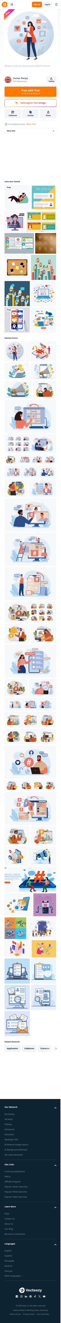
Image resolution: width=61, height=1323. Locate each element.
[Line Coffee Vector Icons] (15, 291)
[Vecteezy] (4, 4)
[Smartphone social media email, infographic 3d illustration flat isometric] (42, 1101)
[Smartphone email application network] (18, 1170)
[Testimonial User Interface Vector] (19, 269)
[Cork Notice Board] (39, 293)
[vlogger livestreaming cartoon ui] (41, 221)
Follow (51, 81)
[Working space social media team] (17, 398)
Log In (47, 4)
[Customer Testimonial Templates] (19, 247)
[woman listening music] (17, 197)
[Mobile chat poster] (17, 319)
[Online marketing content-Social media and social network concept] (16, 1194)
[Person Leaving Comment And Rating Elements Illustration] (17, 223)
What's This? (31, 124)
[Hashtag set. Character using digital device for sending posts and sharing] (30, 607)
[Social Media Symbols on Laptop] (17, 372)
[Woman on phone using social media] (15, 456)
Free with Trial (30, 92)
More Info (11, 131)
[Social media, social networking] (17, 425)
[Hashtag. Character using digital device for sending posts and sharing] (16, 553)
